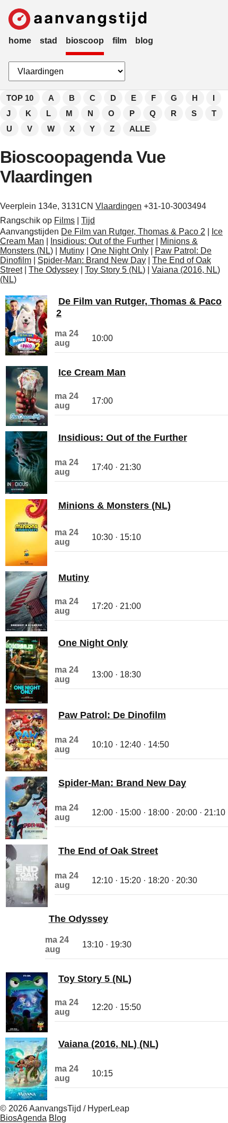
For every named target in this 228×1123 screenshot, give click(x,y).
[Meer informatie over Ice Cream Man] (27, 423)
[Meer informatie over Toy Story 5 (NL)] (27, 1029)
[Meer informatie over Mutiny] (26, 628)
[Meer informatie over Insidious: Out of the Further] (26, 490)
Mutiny (71, 250)
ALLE (139, 128)
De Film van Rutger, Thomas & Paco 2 (133, 231)
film (119, 40)
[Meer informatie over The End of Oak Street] (27, 904)
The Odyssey (53, 269)
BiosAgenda (23, 1117)
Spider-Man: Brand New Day (92, 260)
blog (144, 40)
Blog (57, 1117)
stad (48, 40)
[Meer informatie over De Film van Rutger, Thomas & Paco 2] (26, 352)
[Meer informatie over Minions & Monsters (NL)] (26, 563)
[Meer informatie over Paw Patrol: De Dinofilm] (26, 768)
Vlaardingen (118, 206)
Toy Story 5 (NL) (115, 269)
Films (64, 220)
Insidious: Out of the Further (102, 241)
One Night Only (119, 250)
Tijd (88, 220)
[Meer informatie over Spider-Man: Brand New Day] (26, 836)
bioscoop (85, 40)
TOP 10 (19, 97)
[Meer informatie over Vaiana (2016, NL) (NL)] (26, 1097)
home (19, 40)
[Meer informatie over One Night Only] (27, 700)
